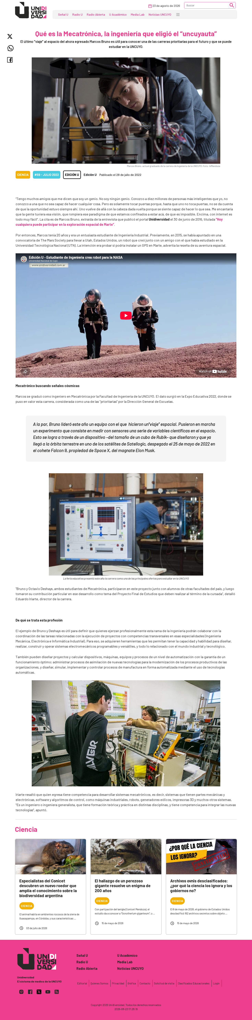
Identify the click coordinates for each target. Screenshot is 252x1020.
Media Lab (138, 14)
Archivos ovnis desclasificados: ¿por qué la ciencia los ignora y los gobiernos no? (201, 885)
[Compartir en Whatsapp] (10, 48)
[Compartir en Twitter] (10, 36)
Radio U (77, 14)
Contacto (145, 983)
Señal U (63, 14)
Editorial (82, 983)
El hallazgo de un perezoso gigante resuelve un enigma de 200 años (123, 885)
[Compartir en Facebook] (10, 59)
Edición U (72, 175)
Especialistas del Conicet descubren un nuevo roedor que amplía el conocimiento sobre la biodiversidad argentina (48, 888)
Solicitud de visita (164, 983)
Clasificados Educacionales (193, 983)
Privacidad (118, 983)
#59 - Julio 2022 (46, 175)
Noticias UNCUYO (160, 14)
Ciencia (23, 175)
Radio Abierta (96, 14)
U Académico (118, 14)
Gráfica (132, 983)
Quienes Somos (99, 983)
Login (216, 983)
